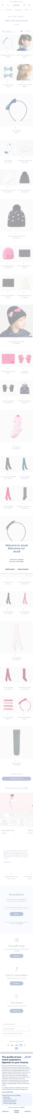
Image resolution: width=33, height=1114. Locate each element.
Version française (23, 569)
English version (10, 569)
